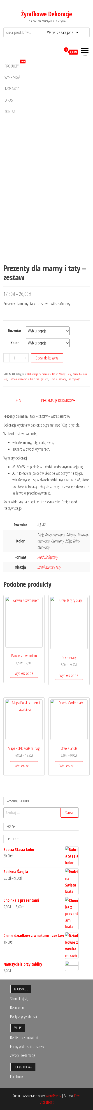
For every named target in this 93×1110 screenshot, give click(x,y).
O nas (9, 100)
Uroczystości (74, 379)
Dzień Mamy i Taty (61, 374)
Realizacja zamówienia (24, 1037)
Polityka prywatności (23, 1016)
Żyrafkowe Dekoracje (46, 14)
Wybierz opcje (24, 673)
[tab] (21, 400)
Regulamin (17, 1007)
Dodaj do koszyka (47, 358)
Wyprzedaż (12, 77)
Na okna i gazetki (39, 379)
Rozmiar (14, 330)
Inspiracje (12, 88)
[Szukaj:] (41, 812)
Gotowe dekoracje (19, 379)
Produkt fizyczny (47, 557)
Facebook (16, 1076)
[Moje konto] (58, 51)
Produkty (15, 64)
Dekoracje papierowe (39, 374)
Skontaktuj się (19, 998)
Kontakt (11, 111)
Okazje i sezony (58, 379)
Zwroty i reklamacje (22, 1055)
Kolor (14, 342)
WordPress (53, 1095)
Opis (17, 400)
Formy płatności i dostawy (27, 1046)
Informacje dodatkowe (58, 400)
